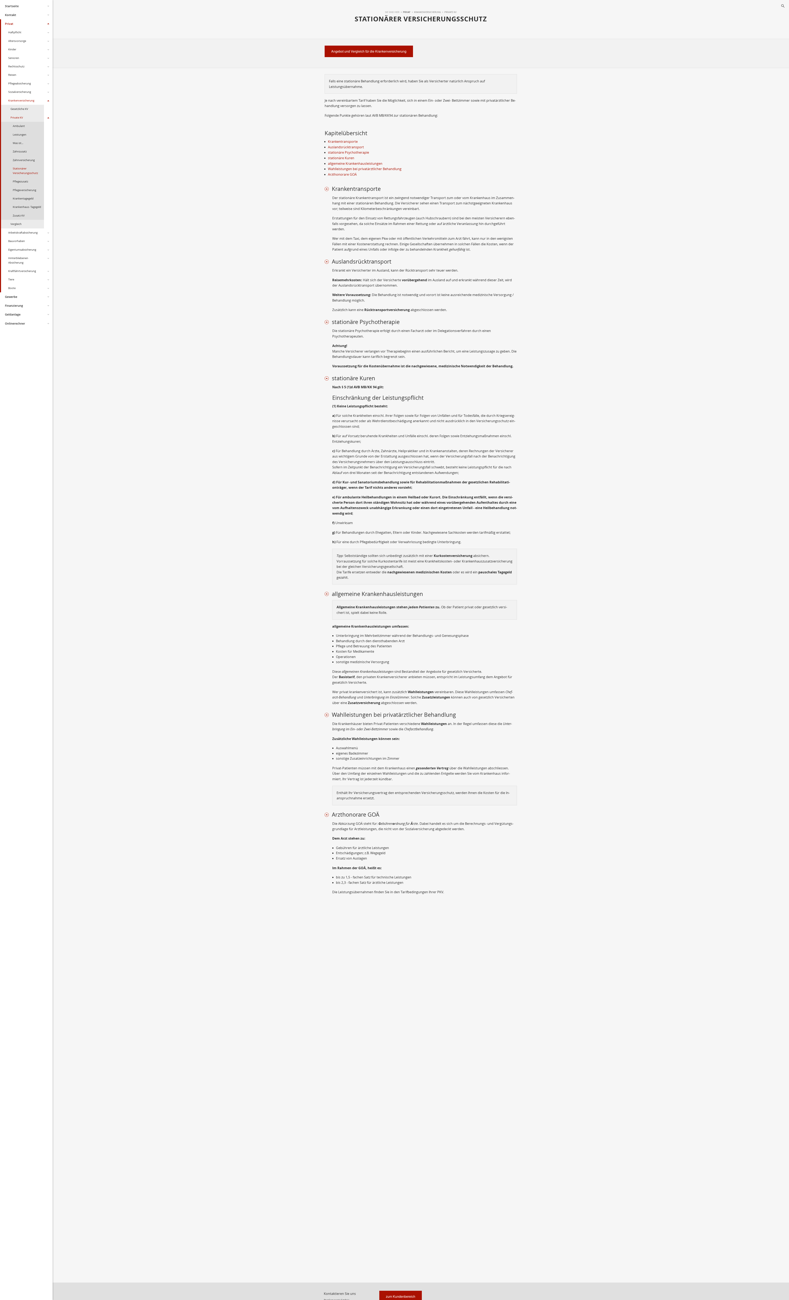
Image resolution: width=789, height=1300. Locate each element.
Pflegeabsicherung (19, 83)
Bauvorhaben (16, 241)
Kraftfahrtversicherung (22, 271)
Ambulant (19, 126)
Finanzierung (14, 306)
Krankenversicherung (21, 100)
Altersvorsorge (17, 41)
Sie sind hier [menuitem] (392, 12)
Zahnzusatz (20, 151)
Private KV (16, 117)
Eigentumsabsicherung (22, 249)
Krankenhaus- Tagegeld (27, 207)
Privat (9, 24)
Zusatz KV (19, 215)
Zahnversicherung (24, 160)
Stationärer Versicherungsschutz (25, 171)
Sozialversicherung (19, 92)
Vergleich (16, 224)
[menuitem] (404, 12)
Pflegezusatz (20, 181)
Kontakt (10, 15)
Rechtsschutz (16, 66)
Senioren (13, 58)
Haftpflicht (14, 32)
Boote (12, 288)
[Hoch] (328, 188)
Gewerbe (11, 297)
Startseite (12, 6)
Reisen (12, 75)
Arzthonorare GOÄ (342, 174)
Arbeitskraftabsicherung (23, 232)
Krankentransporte (343, 141)
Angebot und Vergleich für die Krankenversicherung (368, 51)
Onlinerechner (15, 323)
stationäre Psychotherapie (348, 152)
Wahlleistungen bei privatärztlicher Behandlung (364, 169)
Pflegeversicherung (24, 190)
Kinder (12, 49)
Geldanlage (13, 314)
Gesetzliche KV (19, 109)
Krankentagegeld (23, 198)
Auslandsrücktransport (346, 147)
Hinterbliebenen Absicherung (18, 260)
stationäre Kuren (341, 158)
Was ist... (18, 143)
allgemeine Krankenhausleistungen (355, 163)
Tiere (11, 279)
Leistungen (19, 134)
